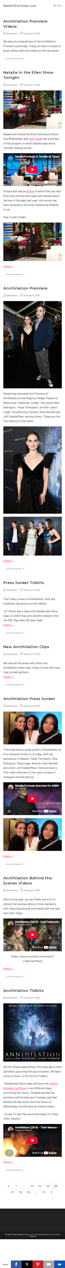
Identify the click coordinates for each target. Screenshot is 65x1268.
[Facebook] (16, 1264)
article (30, 191)
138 (20, 1192)
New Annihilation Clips (26, 647)
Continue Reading (16, 59)
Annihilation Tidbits (23, 990)
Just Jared (35, 138)
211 (44, 1192)
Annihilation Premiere (25, 288)
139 (28, 1192)
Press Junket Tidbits (23, 583)
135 (48, 1186)
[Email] (48, 1264)
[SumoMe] (59, 1264)
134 (40, 1186)
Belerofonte (12, 33)
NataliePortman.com (19, 5)
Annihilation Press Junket (29, 699)
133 (32, 1186)
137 (12, 1192)
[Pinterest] (37, 1264)
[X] (27, 1264)
